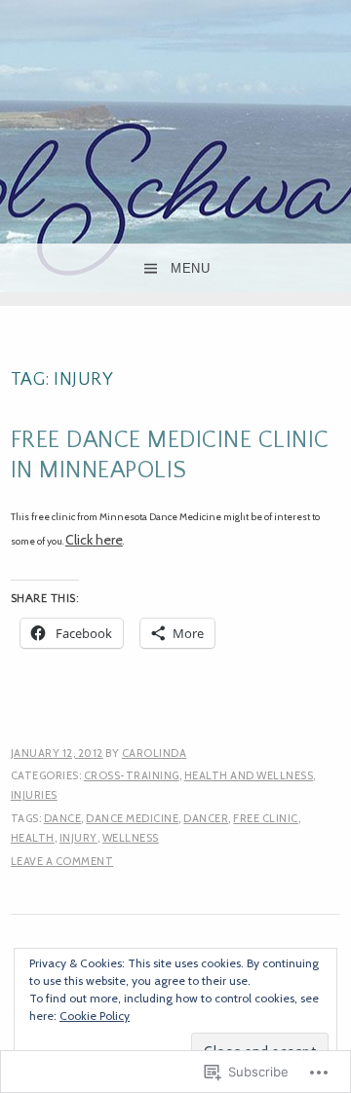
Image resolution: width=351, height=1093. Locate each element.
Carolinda (154, 753)
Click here (94, 539)
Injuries (34, 795)
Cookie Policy (94, 1015)
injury (78, 838)
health (33, 838)
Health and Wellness (249, 775)
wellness (130, 838)
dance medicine (132, 818)
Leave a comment (62, 861)
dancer (205, 818)
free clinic (265, 818)
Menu (190, 268)
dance (63, 818)
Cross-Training (131, 775)
